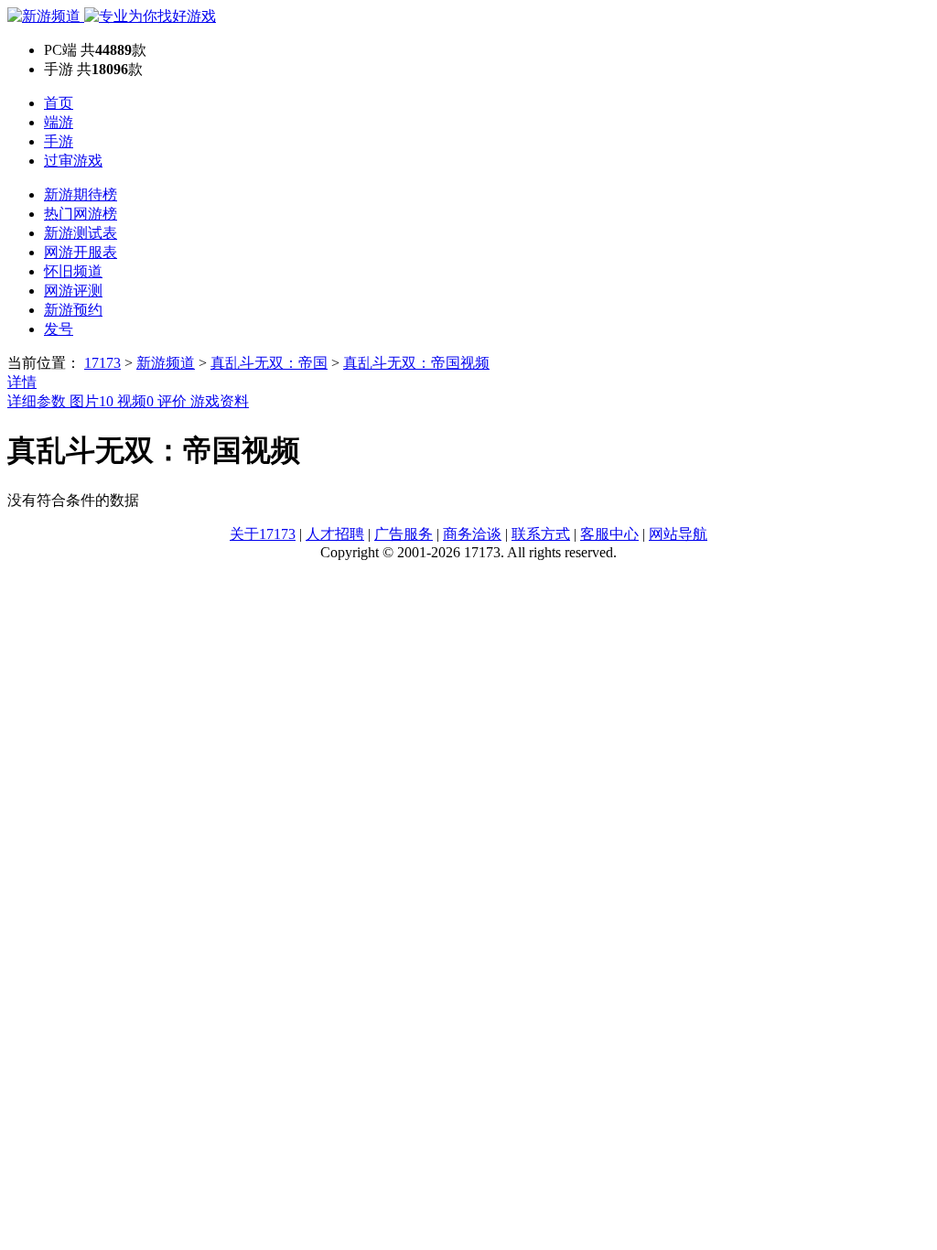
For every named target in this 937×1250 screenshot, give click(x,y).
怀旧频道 (73, 271)
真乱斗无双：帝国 (269, 363)
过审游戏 (73, 160)
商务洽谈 (472, 534)
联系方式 (541, 534)
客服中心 (609, 534)
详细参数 (38, 401)
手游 (58, 141)
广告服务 (403, 534)
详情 (22, 382)
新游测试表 (80, 233)
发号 (58, 329)
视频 (135, 401)
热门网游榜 (80, 213)
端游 (58, 122)
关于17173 (263, 534)
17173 (102, 363)
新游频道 (165, 363)
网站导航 (678, 534)
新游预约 (73, 310)
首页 (58, 103)
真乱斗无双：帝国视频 (416, 363)
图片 (91, 401)
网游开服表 (80, 252)
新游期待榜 (80, 194)
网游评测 (73, 290)
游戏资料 (219, 401)
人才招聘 (335, 534)
